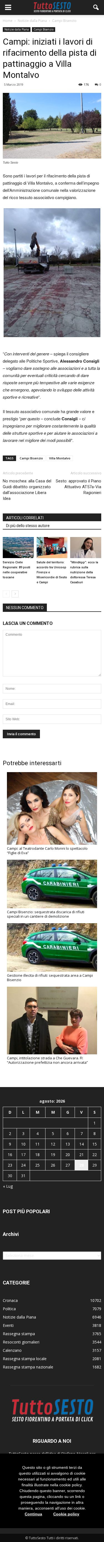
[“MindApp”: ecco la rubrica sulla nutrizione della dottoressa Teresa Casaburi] (85, 547)
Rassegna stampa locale (25, 1358)
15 (94, 1144)
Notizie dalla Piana (16, 29)
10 (23, 1144)
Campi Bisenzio (44, 29)
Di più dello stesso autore (28, 525)
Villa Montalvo (59, 458)
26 (53, 1165)
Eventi (8, 1325)
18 (37, 1154)
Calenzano (12, 1350)
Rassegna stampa (19, 1333)
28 (81, 1165)
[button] (96, 7)
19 (53, 1154)
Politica (9, 1308)
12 (53, 1144)
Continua (33, 1514)
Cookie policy (66, 1514)
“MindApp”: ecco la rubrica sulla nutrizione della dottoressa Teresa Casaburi (84, 572)
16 (10, 1154)
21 (81, 1154)
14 (81, 1144)
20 (67, 1154)
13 (67, 1144)
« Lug (8, 1186)
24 (23, 1165)
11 (37, 1144)
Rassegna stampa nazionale (28, 1367)
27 (67, 1165)
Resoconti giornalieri (21, 1342)
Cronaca (10, 1300)
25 (37, 1165)
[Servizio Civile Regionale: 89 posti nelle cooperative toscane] (18, 547)
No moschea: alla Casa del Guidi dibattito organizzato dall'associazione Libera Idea (27, 490)
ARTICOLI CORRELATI (25, 518)
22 (94, 1154)
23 (10, 1165)
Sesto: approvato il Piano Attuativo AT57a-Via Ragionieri (78, 487)
